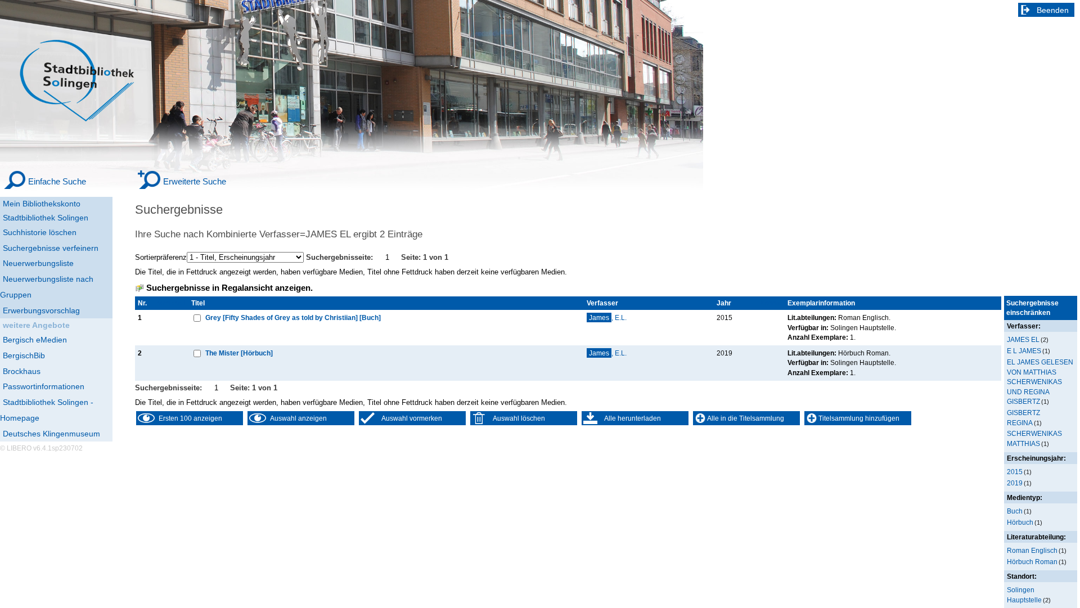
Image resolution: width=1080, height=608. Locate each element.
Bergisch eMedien (35, 339)
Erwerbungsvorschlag (41, 310)
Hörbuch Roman (1032, 561)
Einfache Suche (57, 181)
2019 (1015, 483)
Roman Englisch (1032, 550)
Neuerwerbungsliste (38, 263)
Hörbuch (1020, 522)
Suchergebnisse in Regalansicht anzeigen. (229, 287)
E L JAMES (1024, 350)
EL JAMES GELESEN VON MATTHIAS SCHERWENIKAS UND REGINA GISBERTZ (1040, 381)
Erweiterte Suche (194, 181)
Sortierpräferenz (161, 257)
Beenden (1053, 10)
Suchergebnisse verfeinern (50, 248)
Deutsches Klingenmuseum (51, 433)
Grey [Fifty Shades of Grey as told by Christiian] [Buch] (293, 317)
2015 (1015, 471)
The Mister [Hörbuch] (239, 353)
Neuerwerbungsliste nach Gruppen (46, 286)
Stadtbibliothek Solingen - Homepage (46, 410)
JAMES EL (1023, 339)
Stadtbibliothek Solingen (45, 217)
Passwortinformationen (43, 386)
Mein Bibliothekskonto (41, 203)
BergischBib (24, 355)
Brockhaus (21, 371)
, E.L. (608, 317)
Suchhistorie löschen (39, 232)
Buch (1015, 511)
